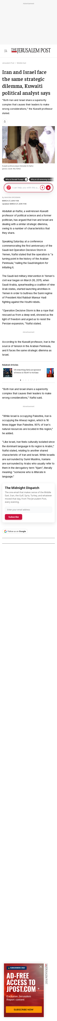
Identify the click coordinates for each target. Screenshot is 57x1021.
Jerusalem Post (8, 63)
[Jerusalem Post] (31, 51)
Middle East (21, 63)
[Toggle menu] (5, 51)
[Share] (4, 121)
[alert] (24, 990)
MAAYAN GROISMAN (12, 197)
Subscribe (13, 516)
